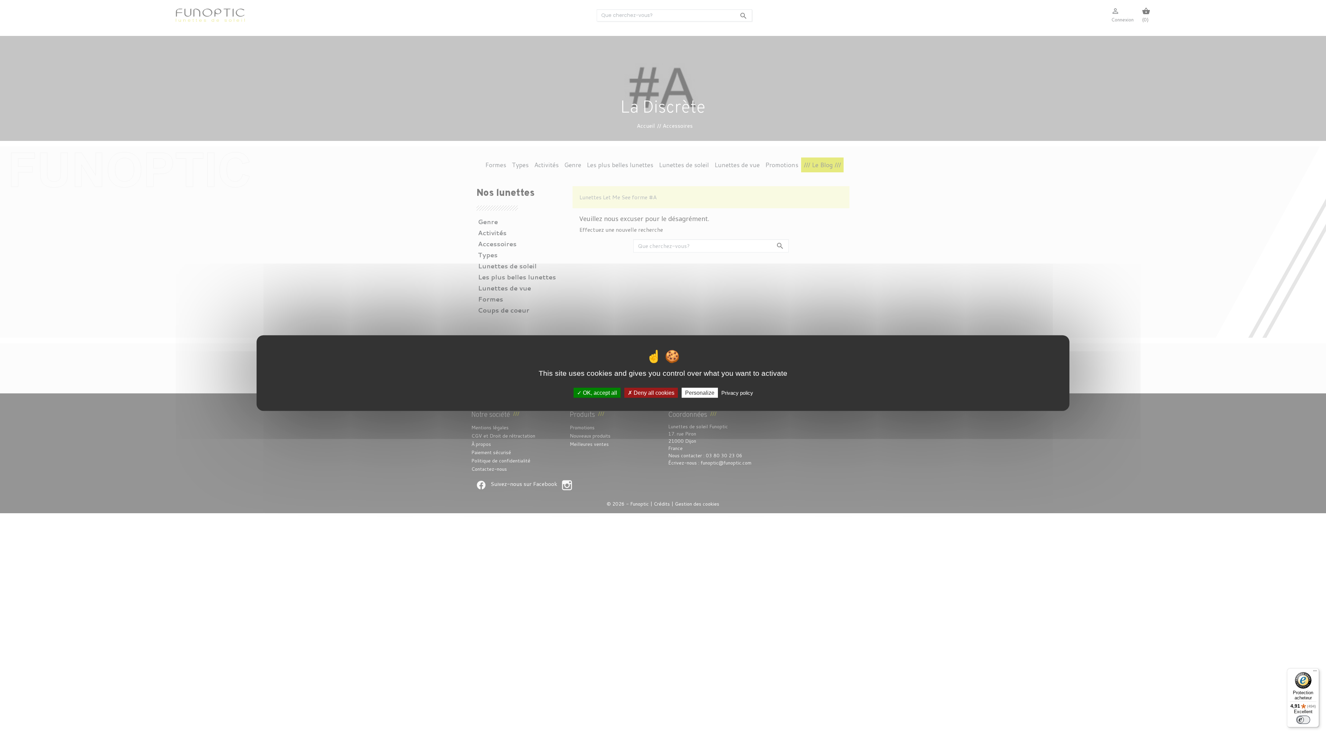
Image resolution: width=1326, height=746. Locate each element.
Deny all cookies (653, 392)
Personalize (699, 392)
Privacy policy (737, 392)
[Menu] (1315, 672)
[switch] (1303, 720)
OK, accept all (599, 392)
